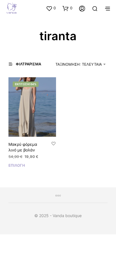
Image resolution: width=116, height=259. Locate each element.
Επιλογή (16, 165)
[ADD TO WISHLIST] (53, 144)
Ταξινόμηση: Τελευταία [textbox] (78, 64)
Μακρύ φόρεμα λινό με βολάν (22, 147)
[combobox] (78, 64)
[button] (51, 8)
